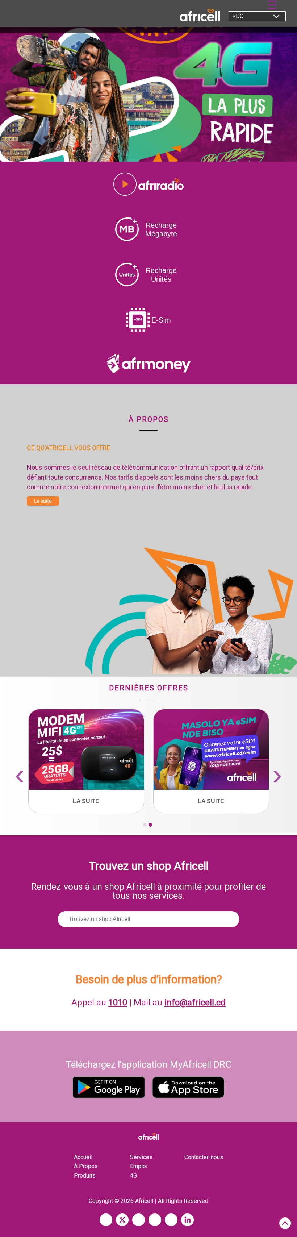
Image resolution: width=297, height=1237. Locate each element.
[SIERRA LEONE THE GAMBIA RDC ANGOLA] (253, 18)
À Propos (86, 1166)
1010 (117, 1002)
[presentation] (20, 774)
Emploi (138, 1166)
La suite (43, 501)
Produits (85, 1175)
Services (141, 1157)
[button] (145, 825)
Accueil (83, 1157)
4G (133, 1175)
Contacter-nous (203, 1157)
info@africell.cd (195, 1002)
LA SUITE (86, 801)
